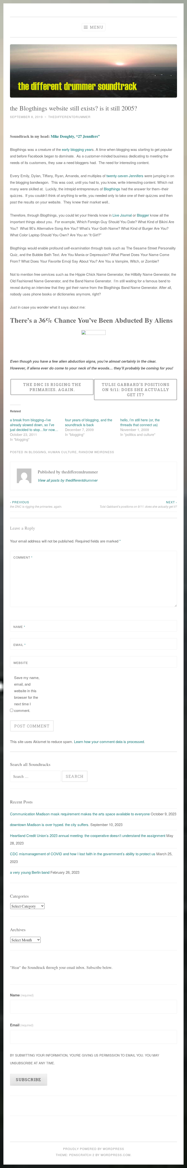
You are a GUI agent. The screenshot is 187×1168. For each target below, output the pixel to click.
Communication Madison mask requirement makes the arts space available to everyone (80, 813)
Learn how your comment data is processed (109, 741)
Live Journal (122, 215)
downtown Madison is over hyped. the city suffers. (49, 824)
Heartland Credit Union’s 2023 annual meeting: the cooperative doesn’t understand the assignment (87, 835)
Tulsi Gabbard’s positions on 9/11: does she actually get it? (138, 504)
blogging (37, 452)
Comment (23, 557)
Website (20, 663)
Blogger (143, 215)
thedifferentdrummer (69, 117)
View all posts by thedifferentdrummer (68, 480)
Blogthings (112, 188)
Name (19, 627)
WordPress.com (116, 1155)
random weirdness (96, 452)
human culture (62, 452)
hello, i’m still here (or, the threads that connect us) (140, 422)
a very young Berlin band (29, 872)
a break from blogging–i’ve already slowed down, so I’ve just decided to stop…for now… (34, 424)
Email (19, 645)
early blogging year (77, 149)
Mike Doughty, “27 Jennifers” (75, 136)
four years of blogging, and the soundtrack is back (88, 422)
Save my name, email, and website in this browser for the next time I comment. (26, 694)
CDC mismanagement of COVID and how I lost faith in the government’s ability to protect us (82, 853)
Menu (96, 27)
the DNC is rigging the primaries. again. (36, 504)
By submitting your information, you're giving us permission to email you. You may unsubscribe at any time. (84, 1059)
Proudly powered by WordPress (93, 1149)
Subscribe (28, 1079)
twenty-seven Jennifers (125, 175)
